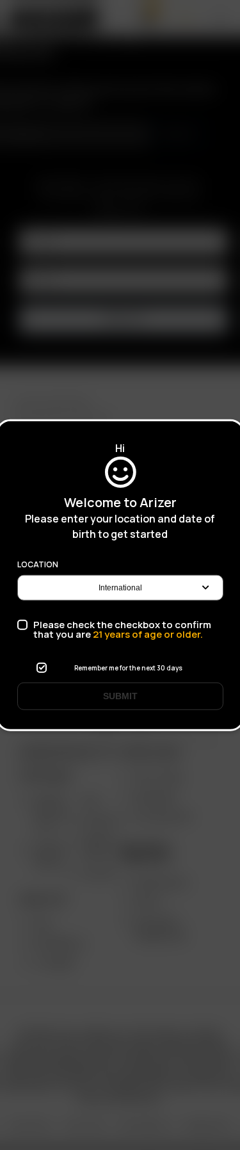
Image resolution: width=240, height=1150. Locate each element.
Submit (120, 696)
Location (37, 565)
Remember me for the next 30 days (128, 668)
